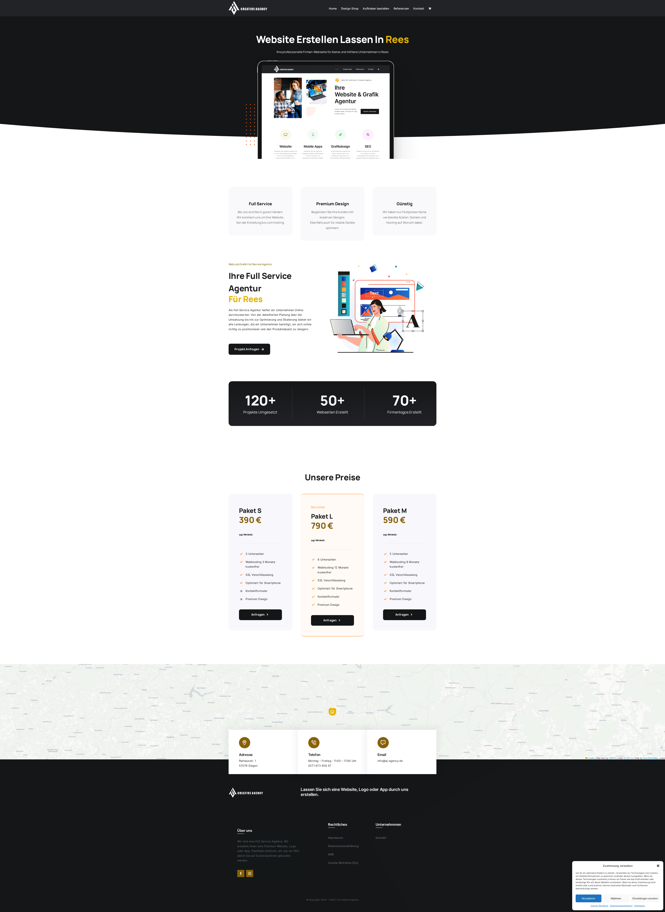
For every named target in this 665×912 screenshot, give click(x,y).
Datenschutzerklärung (621, 905)
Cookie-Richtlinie (599, 905)
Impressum (639, 905)
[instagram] (249, 873)
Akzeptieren (588, 898)
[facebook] (240, 873)
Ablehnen (616, 898)
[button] (658, 865)
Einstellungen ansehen (645, 898)
